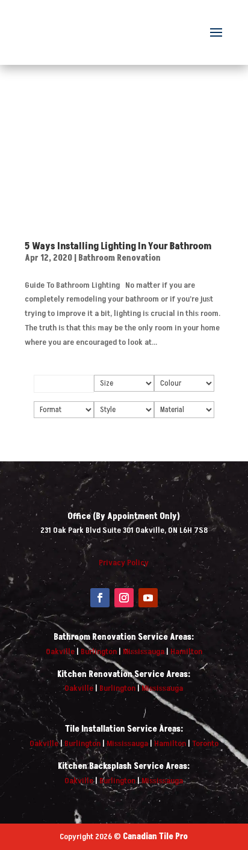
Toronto (205, 743)
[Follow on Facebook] (100, 597)
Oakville (60, 651)
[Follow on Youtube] (148, 597)
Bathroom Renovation (119, 258)
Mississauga (143, 651)
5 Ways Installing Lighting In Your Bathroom (118, 246)
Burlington (99, 651)
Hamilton (186, 651)
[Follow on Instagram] (124, 597)
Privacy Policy (124, 562)
